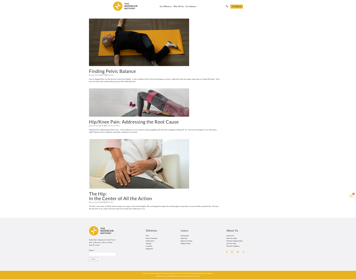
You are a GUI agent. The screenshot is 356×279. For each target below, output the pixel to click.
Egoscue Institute (186, 241)
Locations (149, 246)
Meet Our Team (231, 238)
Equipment (149, 249)
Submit (93, 259)
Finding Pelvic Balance (112, 71)
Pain (147, 236)
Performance (150, 241)
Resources (184, 238)
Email (92, 250)
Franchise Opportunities (234, 241)
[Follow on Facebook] (227, 252)
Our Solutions (191, 7)
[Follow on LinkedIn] (237, 251)
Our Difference (166, 7)
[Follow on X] (243, 251)
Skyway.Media (195, 276)
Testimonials (185, 236)
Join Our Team (231, 243)
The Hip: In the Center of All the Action (120, 196)
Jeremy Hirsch (95, 75)
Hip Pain (111, 75)
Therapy (148, 243)
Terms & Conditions (232, 246)
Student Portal (185, 243)
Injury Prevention (151, 238)
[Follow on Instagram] (232, 251)
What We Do (178, 7)
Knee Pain (117, 125)
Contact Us (230, 236)
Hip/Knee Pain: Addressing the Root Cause (134, 122)
